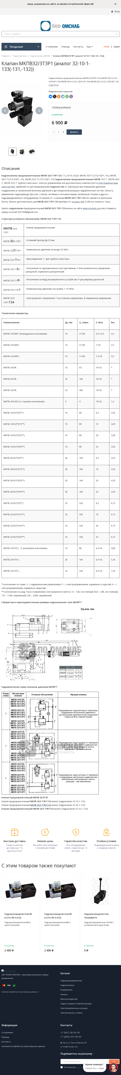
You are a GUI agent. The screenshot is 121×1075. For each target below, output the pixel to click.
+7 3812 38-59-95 (70, 1032)
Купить (74, 132)
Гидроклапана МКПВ (39, 56)
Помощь (65, 46)
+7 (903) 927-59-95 (70, 1036)
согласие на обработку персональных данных (23, 1046)
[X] (54, 96)
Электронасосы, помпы (71, 1012)
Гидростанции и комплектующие (76, 1003)
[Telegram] (63, 96)
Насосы (63, 994)
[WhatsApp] (67, 96)
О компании (52, 46)
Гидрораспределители (71, 980)
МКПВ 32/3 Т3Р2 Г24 (40, 805)
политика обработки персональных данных (19, 992)
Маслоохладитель (69, 999)
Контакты (78, 46)
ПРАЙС (106, 47)
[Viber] (71, 96)
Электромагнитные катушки (74, 1008)
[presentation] (5, 110)
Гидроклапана (19, 56)
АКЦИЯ (117, 47)
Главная (5, 56)
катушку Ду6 (78, 201)
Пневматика (66, 989)
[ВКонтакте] (50, 96)
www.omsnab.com (92, 208)
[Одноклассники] (58, 96)
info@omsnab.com (70, 1047)
